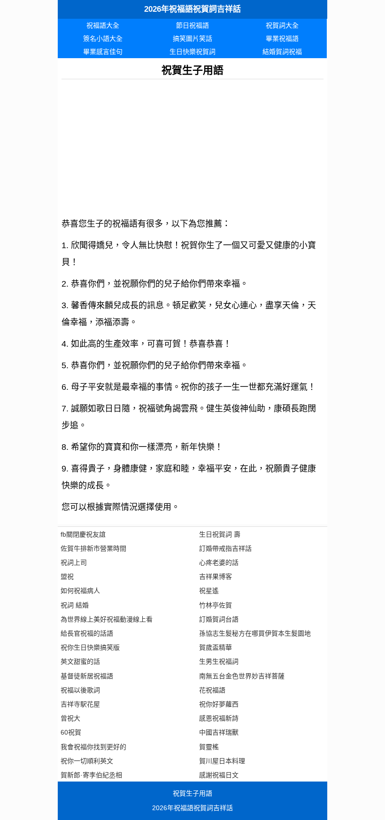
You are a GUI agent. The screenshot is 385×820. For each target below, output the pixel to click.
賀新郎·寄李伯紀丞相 (91, 775)
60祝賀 (71, 732)
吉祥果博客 (215, 576)
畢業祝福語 (282, 38)
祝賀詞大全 (282, 25)
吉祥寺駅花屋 (80, 704)
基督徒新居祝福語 (87, 676)
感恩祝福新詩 (219, 718)
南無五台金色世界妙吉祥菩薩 (242, 676)
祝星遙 (209, 590)
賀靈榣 (209, 747)
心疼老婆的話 (219, 562)
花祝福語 (212, 690)
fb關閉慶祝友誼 (83, 534)
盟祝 (67, 576)
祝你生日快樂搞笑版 (90, 647)
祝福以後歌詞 (80, 690)
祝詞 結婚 (75, 605)
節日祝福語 (192, 25)
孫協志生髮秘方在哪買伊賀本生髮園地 (255, 633)
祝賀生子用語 (192, 793)
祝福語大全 (102, 25)
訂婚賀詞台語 (219, 619)
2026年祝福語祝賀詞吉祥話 (192, 9)
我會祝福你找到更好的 (93, 747)
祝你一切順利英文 (87, 761)
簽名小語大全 (103, 38)
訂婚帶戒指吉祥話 (225, 548)
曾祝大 (70, 718)
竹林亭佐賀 (215, 605)
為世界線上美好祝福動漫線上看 (107, 619)
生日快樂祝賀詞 (192, 51)
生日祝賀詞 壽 (219, 534)
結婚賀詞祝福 (282, 51)
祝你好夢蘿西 (219, 704)
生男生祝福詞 (219, 661)
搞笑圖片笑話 (192, 38)
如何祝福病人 (80, 590)
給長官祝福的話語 (87, 633)
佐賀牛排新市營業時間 (93, 548)
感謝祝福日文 (219, 775)
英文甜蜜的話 (80, 661)
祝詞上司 (74, 562)
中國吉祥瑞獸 (219, 732)
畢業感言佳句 (103, 51)
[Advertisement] (192, 145)
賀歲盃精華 (215, 647)
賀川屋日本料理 (222, 761)
